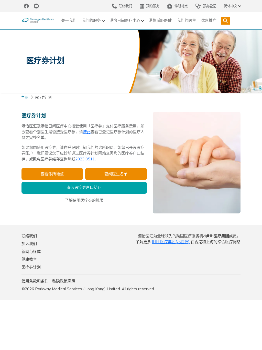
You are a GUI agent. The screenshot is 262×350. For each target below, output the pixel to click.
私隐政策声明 (63, 281)
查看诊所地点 (52, 173)
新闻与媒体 (31, 251)
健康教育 (29, 259)
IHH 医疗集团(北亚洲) (171, 241)
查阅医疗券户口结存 (84, 187)
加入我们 (29, 243)
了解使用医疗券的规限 (84, 200)
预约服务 (152, 6)
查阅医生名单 (115, 173)
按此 (87, 131)
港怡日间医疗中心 (125, 20)
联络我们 (29, 235)
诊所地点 (181, 6)
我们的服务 (91, 20)
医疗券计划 (31, 267)
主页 (24, 97)
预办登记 (209, 6)
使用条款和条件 (34, 281)
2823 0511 (85, 159)
